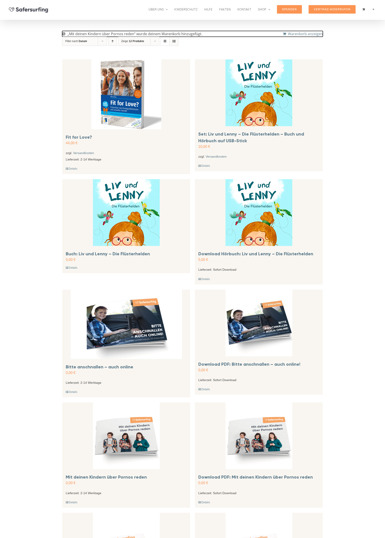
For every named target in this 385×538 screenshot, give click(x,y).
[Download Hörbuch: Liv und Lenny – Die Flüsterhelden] (259, 212)
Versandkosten (83, 153)
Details (73, 168)
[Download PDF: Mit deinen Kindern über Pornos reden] (259, 435)
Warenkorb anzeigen (305, 33)
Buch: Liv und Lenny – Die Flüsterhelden (108, 253)
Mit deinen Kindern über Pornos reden (106, 477)
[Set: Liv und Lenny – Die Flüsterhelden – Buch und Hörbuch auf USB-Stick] (259, 92)
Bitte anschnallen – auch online (99, 366)
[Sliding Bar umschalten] (373, 9)
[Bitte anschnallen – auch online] (126, 324)
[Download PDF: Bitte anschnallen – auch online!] (259, 323)
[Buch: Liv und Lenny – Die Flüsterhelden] (126, 212)
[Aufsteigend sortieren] (112, 41)
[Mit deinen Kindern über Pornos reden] (126, 435)
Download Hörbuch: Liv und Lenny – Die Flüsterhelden (255, 253)
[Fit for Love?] (126, 94)
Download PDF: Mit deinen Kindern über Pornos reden (255, 477)
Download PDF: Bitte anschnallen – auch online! (249, 364)
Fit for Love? (79, 137)
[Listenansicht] (174, 41)
